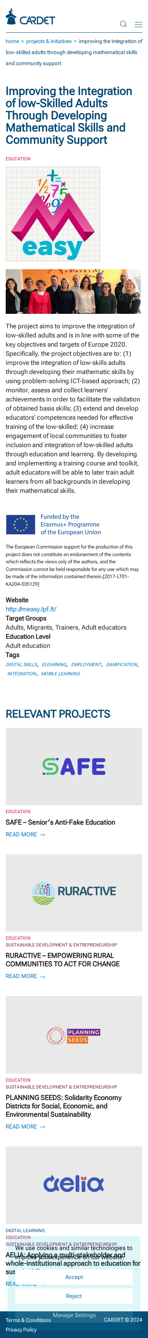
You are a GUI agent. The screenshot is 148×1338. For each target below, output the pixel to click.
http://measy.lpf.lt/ (31, 609)
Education (18, 158)
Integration (21, 673)
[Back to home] (31, 16)
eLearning (54, 664)
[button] (123, 24)
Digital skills (21, 664)
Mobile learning (60, 673)
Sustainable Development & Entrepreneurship (61, 945)
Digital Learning (25, 1230)
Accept (74, 1277)
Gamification (121, 664)
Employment (86, 664)
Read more (22, 834)
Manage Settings (74, 1315)
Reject (74, 1296)
